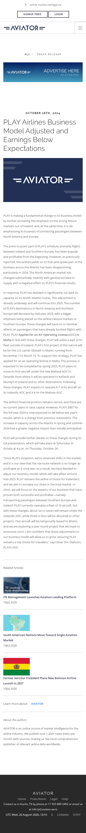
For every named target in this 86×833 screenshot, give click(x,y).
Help (65, 799)
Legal (54, 799)
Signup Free (32, 14)
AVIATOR (37, 704)
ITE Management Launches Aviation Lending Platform (39, 597)
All (27, 54)
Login (58, 14)
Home (22, 799)
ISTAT (76, 815)
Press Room (38, 799)
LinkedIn (63, 815)
